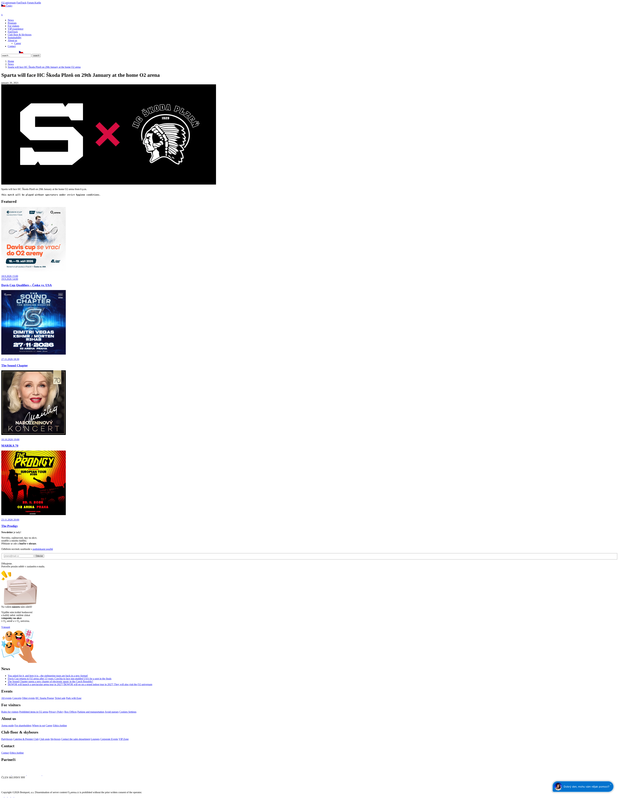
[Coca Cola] (34, 774)
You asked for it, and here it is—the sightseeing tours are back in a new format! (48, 675)
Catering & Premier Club (26, 739)
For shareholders (23, 725)
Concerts (16, 698)
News (11, 20)
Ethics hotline (60, 725)
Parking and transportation (90, 711)
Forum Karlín (34, 2)
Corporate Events (109, 739)
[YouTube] (13, 52)
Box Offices (70, 711)
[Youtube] (12, 796)
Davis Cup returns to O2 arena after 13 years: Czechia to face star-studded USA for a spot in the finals (59, 678)
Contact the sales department (75, 739)
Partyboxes (7, 739)
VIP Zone (124, 739)
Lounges (95, 739)
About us (12, 40)
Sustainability (14, 37)
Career (17, 43)
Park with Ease (73, 698)
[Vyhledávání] (25, 52)
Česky (8, 5)
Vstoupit (5, 627)
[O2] (6, 774)
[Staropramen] (19, 774)
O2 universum (8, 2)
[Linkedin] (9, 52)
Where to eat (38, 725)
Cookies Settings (127, 711)
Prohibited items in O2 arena (33, 711)
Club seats (44, 739)
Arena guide (7, 725)
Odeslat (39, 556)
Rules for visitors (10, 711)
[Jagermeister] (47, 774)
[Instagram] (6, 52)
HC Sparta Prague (44, 698)
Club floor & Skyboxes (19, 34)
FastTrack (21, 2)
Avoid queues (112, 711)
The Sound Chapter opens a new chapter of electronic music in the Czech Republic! (50, 681)
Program (12, 23)
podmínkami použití (43, 549)
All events (6, 698)
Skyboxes (55, 739)
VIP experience (15, 28)
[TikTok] (16, 52)
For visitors (13, 26)
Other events (28, 698)
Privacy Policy (56, 711)
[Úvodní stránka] (9, 11)
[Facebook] (2, 52)
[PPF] (8, 789)
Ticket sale (60, 698)
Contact (12, 46)
